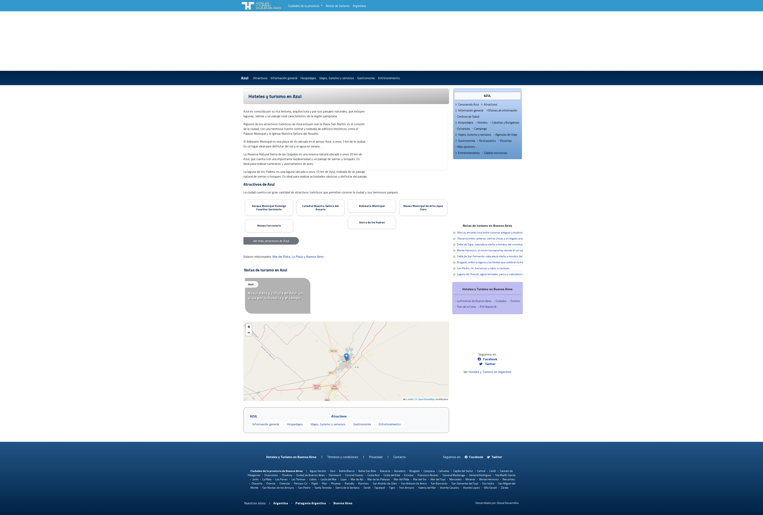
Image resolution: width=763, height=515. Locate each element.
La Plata (297, 256)
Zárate (504, 487)
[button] (346, 357)
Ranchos (363, 483)
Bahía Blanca (346, 471)
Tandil (366, 487)
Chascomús (271, 475)
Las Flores (281, 479)
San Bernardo (439, 483)
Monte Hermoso (489, 479)
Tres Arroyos (406, 487)
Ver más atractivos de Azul (271, 240)
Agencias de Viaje (506, 134)
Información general (284, 78)
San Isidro (488, 483)
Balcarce (385, 471)
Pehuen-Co (300, 483)
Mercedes (455, 479)
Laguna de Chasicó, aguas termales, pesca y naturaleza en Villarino (496, 274)
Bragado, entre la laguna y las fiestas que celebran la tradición (493, 262)
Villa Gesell (490, 487)
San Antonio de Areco (414, 483)
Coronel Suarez (354, 475)
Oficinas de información (502, 110)
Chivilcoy (287, 475)
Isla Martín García (505, 475)
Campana (429, 471)
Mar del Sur (420, 479)
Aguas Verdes (318, 471)
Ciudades (501, 301)
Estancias (463, 128)
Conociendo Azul (468, 104)
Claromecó (335, 475)
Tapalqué (379, 487)
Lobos (313, 479)
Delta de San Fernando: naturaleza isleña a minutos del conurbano (496, 256)
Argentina (359, 5)
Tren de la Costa (466, 307)
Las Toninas (298, 479)
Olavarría (257, 483)
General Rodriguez (480, 475)
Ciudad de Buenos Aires (310, 475)
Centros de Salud (468, 116)
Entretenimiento (389, 78)
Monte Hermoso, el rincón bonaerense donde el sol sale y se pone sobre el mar (505, 250)
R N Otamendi (488, 307)
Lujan (344, 479)
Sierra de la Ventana (347, 487)
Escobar (409, 475)
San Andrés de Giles (385, 483)
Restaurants (487, 140)
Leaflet (409, 399)
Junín (256, 479)
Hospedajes (308, 78)
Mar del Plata (281, 256)
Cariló (492, 471)
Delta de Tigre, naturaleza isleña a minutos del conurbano (491, 244)
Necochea (509, 479)
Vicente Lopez (471, 487)
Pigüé (314, 483)
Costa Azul (373, 475)
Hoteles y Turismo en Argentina (490, 371)
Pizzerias (506, 140)
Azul (244, 78)
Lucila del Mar (329, 479)
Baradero (400, 471)
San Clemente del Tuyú (464, 483)
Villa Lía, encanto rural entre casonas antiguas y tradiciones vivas (495, 232)
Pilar (324, 483)
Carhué (481, 471)
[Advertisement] (381, 41)
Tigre (392, 487)
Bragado (415, 471)
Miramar (470, 479)
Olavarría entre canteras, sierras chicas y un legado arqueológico (495, 238)
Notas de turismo (338, 5)
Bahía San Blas (367, 471)
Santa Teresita (323, 487)
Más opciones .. (467, 146)
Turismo (515, 301)
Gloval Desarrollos (508, 503)
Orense (270, 483)
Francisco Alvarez (428, 475)
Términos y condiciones (342, 456)
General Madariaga (454, 475)
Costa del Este (391, 475)
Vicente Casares (449, 487)
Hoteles (482, 122)
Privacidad (375, 456)
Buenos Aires (315, 256)
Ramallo (349, 483)
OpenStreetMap (426, 399)
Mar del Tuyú (438, 479)
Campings (480, 128)
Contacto (399, 456)
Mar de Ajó (357, 479)
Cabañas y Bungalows (505, 122)
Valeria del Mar (427, 487)
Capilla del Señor (463, 471)
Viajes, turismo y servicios (336, 78)
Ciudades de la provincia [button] (304, 5)
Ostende (284, 483)
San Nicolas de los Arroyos (278, 487)
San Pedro (304, 487)
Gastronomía (366, 78)
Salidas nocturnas (495, 153)
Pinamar (336, 483)
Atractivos (260, 78)
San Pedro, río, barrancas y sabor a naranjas (483, 268)
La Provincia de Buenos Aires (474, 301)
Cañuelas (444, 471)
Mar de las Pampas (378, 479)
